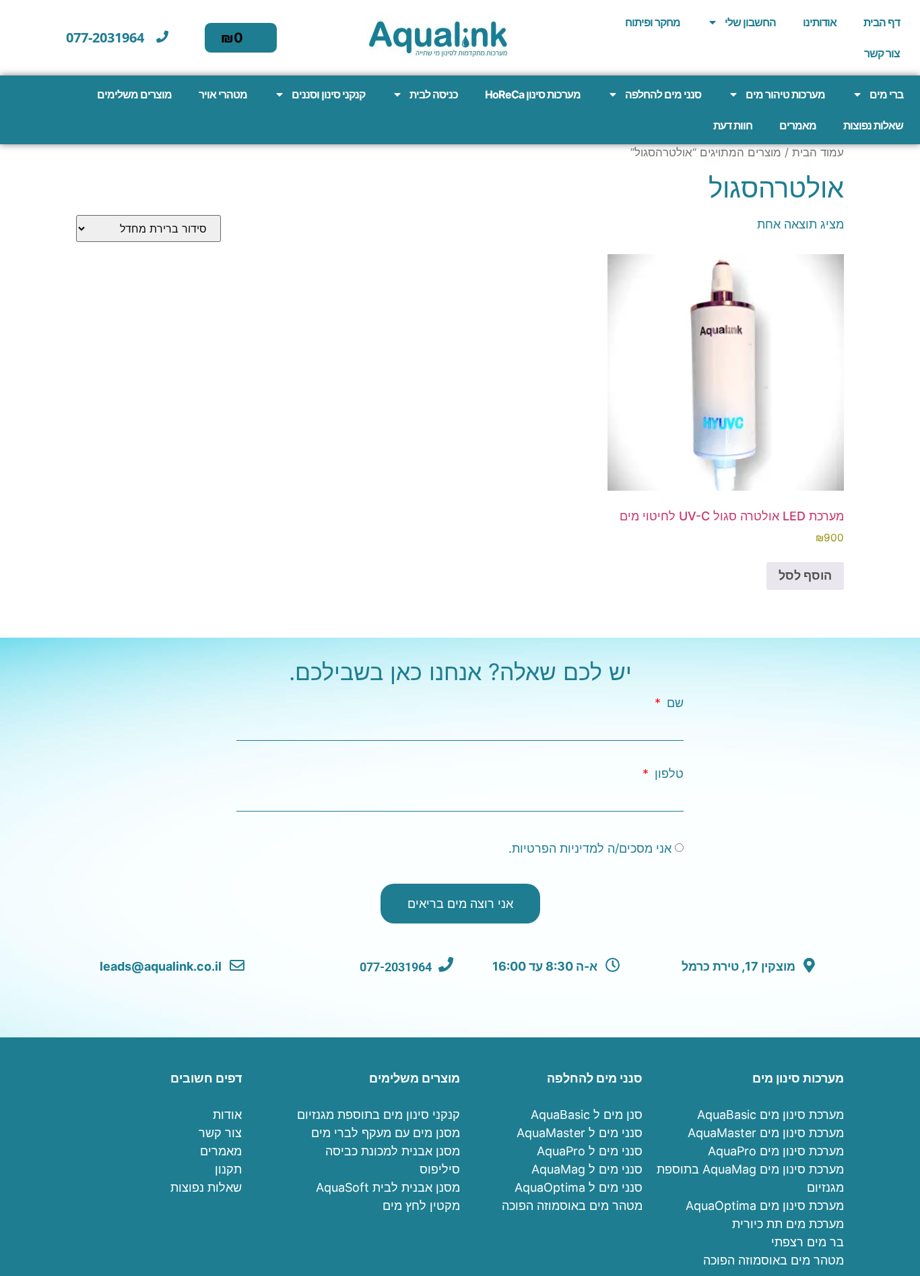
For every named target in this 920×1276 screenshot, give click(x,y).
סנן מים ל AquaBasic (587, 1114)
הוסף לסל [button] (805, 575)
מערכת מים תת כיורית (788, 1224)
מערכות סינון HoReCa (533, 94)
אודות (227, 1114)
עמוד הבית (818, 152)
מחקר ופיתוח (652, 22)
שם (673, 703)
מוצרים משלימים (134, 94)
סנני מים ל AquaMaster (580, 1133)
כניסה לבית (433, 94)
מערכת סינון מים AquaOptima (765, 1205)
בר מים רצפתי (807, 1242)
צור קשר (882, 53)
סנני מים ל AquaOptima (579, 1187)
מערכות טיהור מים (785, 94)
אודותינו (819, 22)
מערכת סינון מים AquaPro (776, 1151)
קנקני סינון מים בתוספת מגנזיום (378, 1114)
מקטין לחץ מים (421, 1205)
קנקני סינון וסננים (328, 94)
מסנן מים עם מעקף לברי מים (385, 1133)
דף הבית (881, 22)
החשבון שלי (750, 22)
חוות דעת (732, 125)
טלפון (667, 774)
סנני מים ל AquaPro (590, 1151)
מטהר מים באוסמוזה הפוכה (773, 1260)
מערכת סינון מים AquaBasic (770, 1114)
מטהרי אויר (223, 94)
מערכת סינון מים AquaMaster (766, 1133)
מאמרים (797, 125)
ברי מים (886, 94)
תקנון (228, 1169)
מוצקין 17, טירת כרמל (740, 966)
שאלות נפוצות (873, 125)
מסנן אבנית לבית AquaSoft (388, 1187)
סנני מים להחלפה (663, 94)
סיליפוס (440, 1169)
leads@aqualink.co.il (162, 966)
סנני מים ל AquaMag (587, 1169)
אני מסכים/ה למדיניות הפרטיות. (589, 849)
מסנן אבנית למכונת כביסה (392, 1151)
